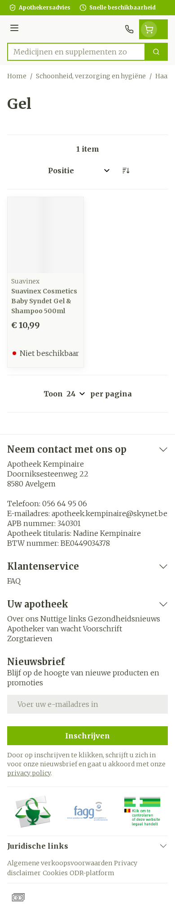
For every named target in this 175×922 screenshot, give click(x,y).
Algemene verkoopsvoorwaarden (59, 863)
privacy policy (29, 773)
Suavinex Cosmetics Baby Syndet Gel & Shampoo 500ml (44, 301)
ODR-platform (92, 873)
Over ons (23, 618)
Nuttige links (63, 618)
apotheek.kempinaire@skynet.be (109, 513)
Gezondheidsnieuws (124, 618)
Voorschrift (102, 628)
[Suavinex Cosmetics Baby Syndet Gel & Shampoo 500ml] (45, 235)
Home (16, 76)
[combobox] (76, 52)
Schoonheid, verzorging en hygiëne (91, 76)
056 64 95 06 (64, 503)
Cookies (55, 873)
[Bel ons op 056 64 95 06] (129, 29)
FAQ (14, 580)
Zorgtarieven (29, 638)
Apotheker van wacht (44, 628)
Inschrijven (87, 735)
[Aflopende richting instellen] (125, 170)
